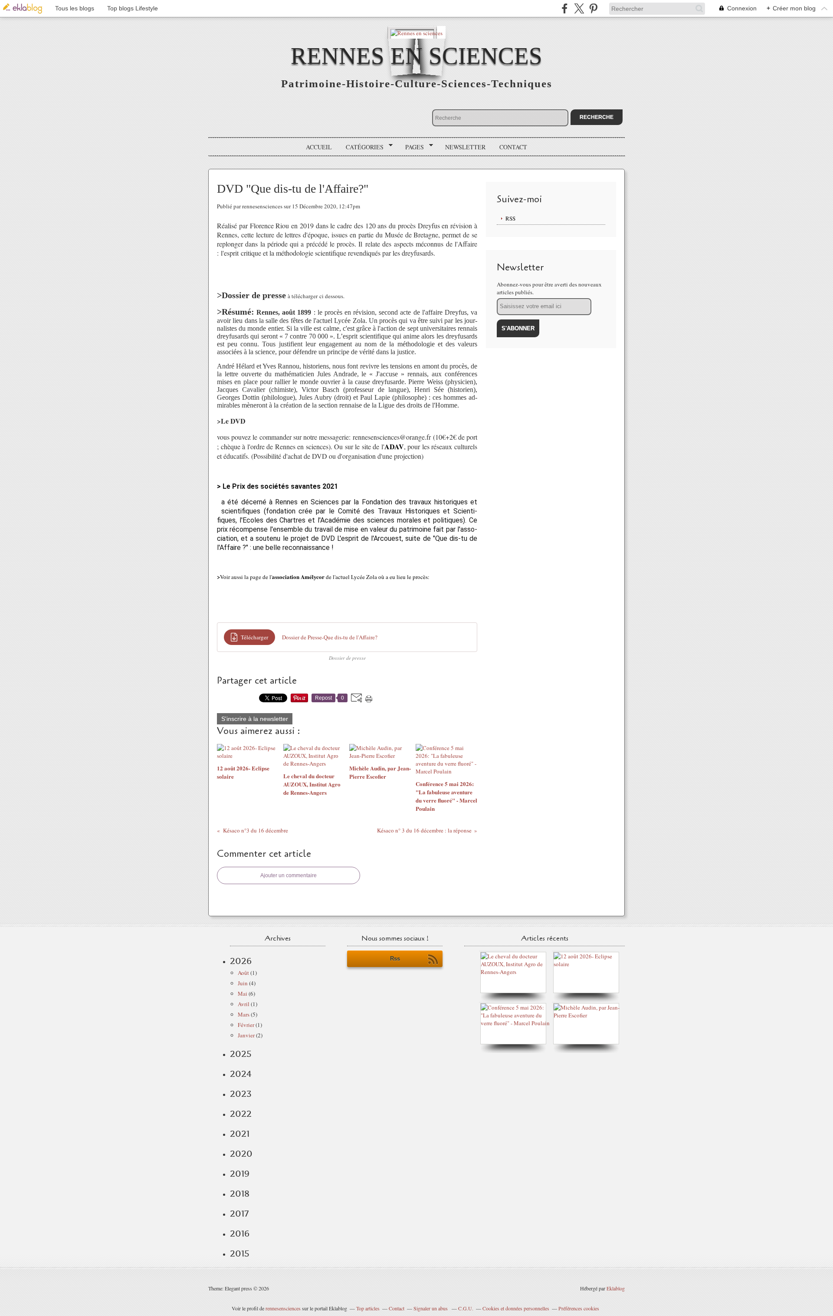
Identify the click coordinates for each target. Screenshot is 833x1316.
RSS (510, 218)
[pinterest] (593, 8)
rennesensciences (283, 1308)
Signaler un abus (431, 1308)
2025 (241, 1054)
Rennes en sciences (416, 56)
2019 (239, 1173)
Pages (411, 147)
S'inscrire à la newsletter (254, 718)
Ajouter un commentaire (288, 875)
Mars (243, 1014)
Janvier (246, 1035)
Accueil (319, 147)
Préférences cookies (578, 1308)
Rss (395, 958)
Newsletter (465, 147)
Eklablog (616, 1288)
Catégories (362, 147)
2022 (241, 1114)
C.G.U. (465, 1308)
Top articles (368, 1308)
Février (246, 1025)
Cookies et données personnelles (515, 1308)
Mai (242, 993)
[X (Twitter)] (579, 8)
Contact (513, 147)
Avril (243, 1004)
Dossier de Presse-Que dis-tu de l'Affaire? (329, 637)
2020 (241, 1153)
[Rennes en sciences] (416, 32)
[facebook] (564, 8)
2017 (239, 1213)
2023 (241, 1094)
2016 (239, 1233)
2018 (239, 1193)
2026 (241, 961)
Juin (243, 983)
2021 (239, 1133)
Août (243, 973)
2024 (241, 1074)
